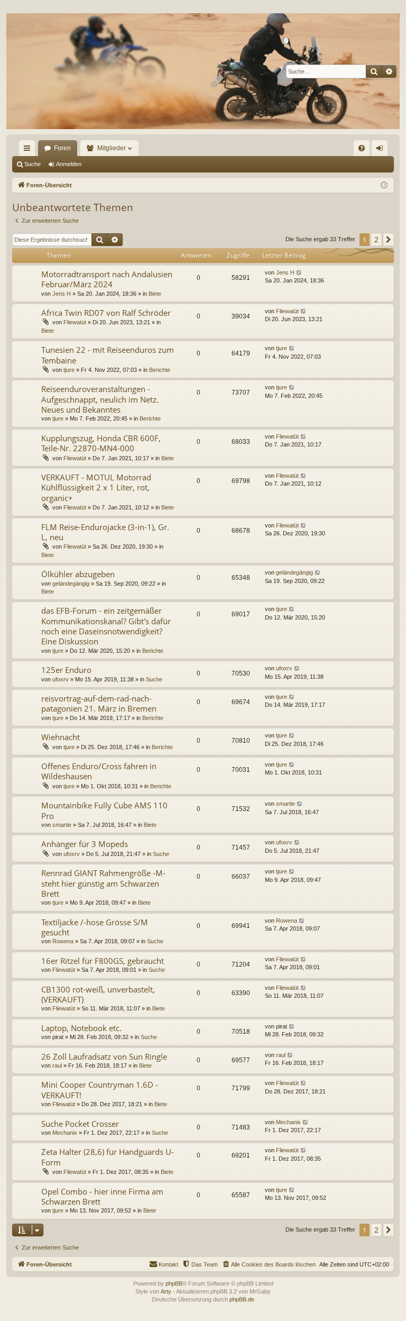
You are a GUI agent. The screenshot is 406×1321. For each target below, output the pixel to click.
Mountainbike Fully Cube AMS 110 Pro (104, 810)
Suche (32, 164)
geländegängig (70, 583)
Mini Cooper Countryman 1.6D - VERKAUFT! (99, 1089)
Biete (155, 293)
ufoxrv (60, 679)
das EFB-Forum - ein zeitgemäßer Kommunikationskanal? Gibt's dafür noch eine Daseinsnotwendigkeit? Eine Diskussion (106, 625)
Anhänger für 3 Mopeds (84, 844)
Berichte (159, 370)
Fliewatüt (74, 322)
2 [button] (376, 239)
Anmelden (68, 164)
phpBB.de (241, 1299)
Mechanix (64, 1132)
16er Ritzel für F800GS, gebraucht (102, 960)
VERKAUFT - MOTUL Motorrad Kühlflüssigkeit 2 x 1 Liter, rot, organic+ (96, 487)
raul (57, 1065)
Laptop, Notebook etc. (81, 1028)
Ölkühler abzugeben (78, 574)
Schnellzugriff (29, 150)
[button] (388, 239)
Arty (166, 1291)
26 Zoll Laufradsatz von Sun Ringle (104, 1056)
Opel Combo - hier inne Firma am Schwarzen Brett (102, 1196)
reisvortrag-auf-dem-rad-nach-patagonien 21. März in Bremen (98, 703)
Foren (62, 148)
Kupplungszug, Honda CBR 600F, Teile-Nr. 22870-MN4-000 (101, 443)
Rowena (62, 941)
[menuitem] (362, 148)
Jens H (61, 293)
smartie (61, 825)
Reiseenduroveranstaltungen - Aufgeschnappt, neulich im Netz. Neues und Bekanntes (100, 399)
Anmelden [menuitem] (381, 150)
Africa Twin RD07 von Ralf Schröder (106, 312)
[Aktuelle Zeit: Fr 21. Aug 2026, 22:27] (384, 185)
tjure (69, 370)
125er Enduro (66, 669)
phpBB (173, 1283)
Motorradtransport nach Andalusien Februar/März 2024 (106, 279)
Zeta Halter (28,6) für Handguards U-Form (107, 1156)
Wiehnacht (60, 737)
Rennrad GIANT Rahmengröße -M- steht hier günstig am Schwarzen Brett (103, 883)
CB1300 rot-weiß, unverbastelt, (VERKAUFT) (98, 994)
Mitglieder (111, 148)
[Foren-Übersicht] (203, 71)
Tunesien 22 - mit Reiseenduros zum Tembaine (107, 354)
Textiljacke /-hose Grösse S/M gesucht (94, 927)
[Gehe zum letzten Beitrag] (299, 273)
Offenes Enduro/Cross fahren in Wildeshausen (98, 771)
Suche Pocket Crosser (80, 1123)
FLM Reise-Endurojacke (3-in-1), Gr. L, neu (105, 532)
